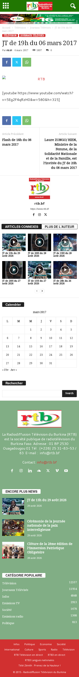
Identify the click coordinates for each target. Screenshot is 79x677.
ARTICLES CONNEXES (21, 226)
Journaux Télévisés (40, 28)
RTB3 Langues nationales (39, 660)
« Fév (5, 369)
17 (50, 346)
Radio (54, 649)
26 (71, 354)
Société (7, 610)
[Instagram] (40, 215)
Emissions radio (12, 616)
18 (60, 346)
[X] (16, 62)
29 (30, 363)
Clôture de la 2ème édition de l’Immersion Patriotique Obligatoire (49, 548)
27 (7, 363)
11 (60, 338)
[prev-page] (37, 291)
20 (7, 354)
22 (30, 354)
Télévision (20, 28)
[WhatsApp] (26, 62)
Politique (8, 623)
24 (50, 354)
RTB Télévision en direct (28, 654)
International (12, 649)
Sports (42, 649)
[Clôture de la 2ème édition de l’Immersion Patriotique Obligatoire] (13, 550)
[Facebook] (6, 62)
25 (60, 354)
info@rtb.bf (47, 462)
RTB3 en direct (56, 654)
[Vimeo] (58, 470)
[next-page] (42, 291)
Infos (5, 596)
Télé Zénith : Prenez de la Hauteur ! (39, 665)
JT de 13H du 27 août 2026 (37, 282)
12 (71, 338)
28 (18, 363)
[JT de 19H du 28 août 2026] (65, 242)
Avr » (14, 369)
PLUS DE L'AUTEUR (59, 226)
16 (41, 346)
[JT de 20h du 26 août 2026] (65, 270)
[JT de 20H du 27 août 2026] (14, 270)
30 (41, 363)
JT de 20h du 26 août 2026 (62, 282)
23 (41, 354)
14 (18, 346)
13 (7, 346)
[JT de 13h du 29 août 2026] (14, 242)
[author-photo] (39, 188)
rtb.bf (9, 50)
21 (18, 354)
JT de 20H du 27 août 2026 (11, 282)
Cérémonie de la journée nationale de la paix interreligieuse (46, 525)
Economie (46, 644)
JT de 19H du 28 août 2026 (62, 254)
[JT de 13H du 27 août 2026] (39, 270)
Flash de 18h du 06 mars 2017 (16, 142)
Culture (29, 649)
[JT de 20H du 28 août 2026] (39, 242)
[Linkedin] (31, 470)
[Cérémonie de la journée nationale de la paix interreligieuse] (13, 527)
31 (50, 363)
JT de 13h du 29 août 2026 (11, 254)
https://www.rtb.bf (39, 209)
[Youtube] (67, 470)
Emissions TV (11, 603)
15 (30, 346)
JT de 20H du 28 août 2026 (37, 254)
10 (50, 338)
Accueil (6, 28)
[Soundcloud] (40, 470)
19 (71, 346)
